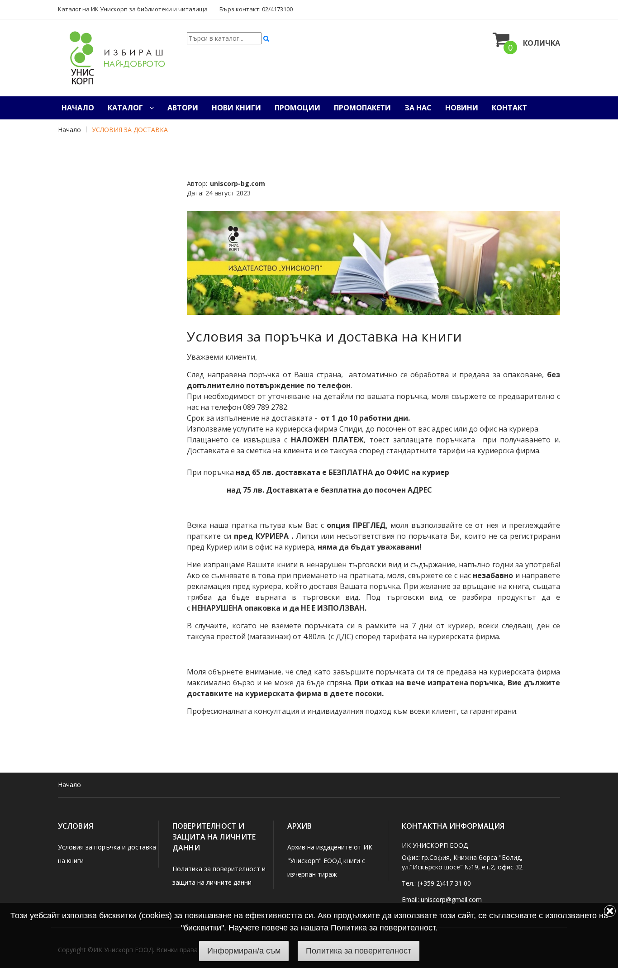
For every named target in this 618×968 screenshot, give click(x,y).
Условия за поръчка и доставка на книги (324, 336)
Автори (182, 108)
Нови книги (236, 108)
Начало (78, 108)
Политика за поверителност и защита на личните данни (219, 875)
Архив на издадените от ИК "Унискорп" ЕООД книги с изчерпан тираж (329, 860)
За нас (418, 108)
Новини (461, 108)
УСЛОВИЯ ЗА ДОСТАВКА (130, 129)
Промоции (297, 108)
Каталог (126, 108)
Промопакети (362, 108)
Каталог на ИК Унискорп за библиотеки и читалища (133, 9)
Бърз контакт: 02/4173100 (256, 9)
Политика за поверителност (358, 950)
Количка (541, 43)
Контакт (509, 108)
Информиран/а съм (243, 950)
